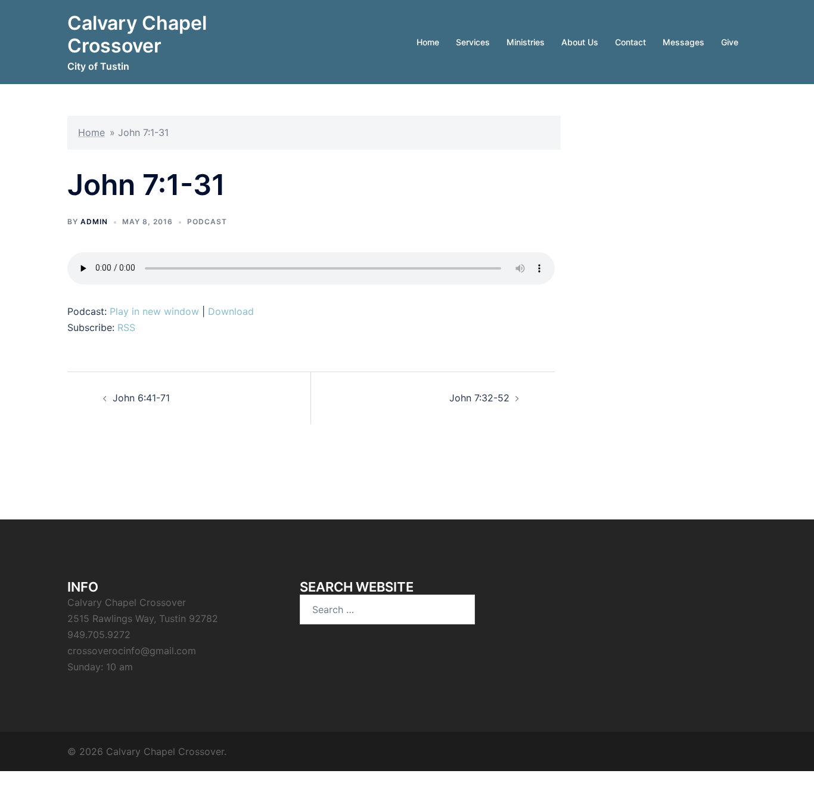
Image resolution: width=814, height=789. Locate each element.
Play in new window (154, 311)
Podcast (207, 221)
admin (94, 221)
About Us (579, 42)
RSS (126, 327)
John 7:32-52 (479, 398)
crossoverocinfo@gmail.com (131, 651)
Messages (683, 42)
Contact (630, 42)
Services (473, 42)
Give (729, 42)
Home (428, 42)
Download (231, 311)
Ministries (526, 42)
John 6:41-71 (141, 398)
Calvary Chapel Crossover (137, 34)
